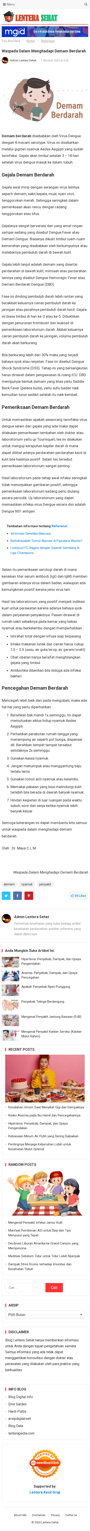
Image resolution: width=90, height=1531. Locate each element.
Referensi (48, 41)
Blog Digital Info (20, 1397)
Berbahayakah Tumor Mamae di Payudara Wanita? (46, 541)
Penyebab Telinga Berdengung (42, 1002)
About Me (20, 1515)
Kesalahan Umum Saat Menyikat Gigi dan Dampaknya (46, 1107)
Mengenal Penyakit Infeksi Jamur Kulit (35, 1223)
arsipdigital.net (19, 1419)
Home (30, 41)
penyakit (45, 884)
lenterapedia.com (21, 1433)
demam (9, 884)
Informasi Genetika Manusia (30, 534)
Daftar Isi (71, 1515)
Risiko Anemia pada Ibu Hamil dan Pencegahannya (44, 1115)
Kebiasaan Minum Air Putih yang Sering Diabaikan (43, 1136)
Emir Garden (17, 1404)
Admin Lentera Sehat (23, 60)
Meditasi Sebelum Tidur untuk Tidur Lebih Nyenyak (44, 1256)
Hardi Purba (17, 1411)
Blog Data (15, 1426)
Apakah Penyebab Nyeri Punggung (45, 987)
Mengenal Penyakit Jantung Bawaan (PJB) (51, 1017)
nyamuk (27, 884)
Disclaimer (38, 1515)
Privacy (55, 1515)
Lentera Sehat (50, 1522)
